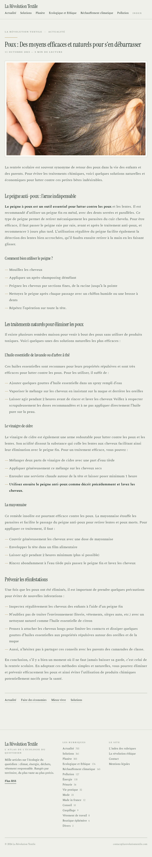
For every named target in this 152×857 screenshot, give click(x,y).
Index (137, 13)
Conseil (69, 805)
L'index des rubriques (122, 748)
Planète (40, 13)
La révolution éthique (122, 754)
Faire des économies (34, 700)
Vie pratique (72, 790)
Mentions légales (119, 764)
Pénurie (69, 785)
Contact (114, 759)
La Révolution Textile (23, 31)
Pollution (123, 13)
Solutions (26, 13)
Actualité (10, 13)
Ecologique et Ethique (63, 13)
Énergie (70, 780)
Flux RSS (10, 781)
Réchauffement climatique (97, 13)
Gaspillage (70, 810)
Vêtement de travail (76, 816)
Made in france (74, 800)
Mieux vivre (58, 700)
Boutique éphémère (76, 821)
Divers (68, 826)
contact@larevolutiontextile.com (130, 844)
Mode (68, 795)
